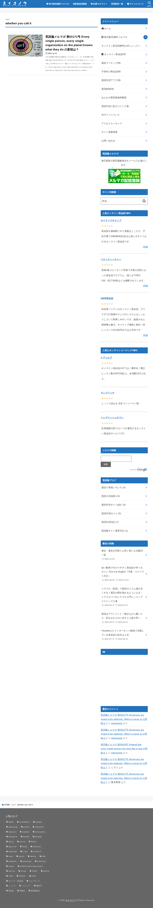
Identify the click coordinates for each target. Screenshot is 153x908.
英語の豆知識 (110, 496)
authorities (39, 827)
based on (12, 832)
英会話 (11, 891)
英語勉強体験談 (80, 4)
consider (25, 832)
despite (26, 837)
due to (11, 842)
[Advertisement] (126, 678)
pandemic (13, 861)
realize (11, 866)
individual (13, 852)
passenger (27, 861)
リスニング (26, 886)
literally (33, 856)
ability (11, 822)
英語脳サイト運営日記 (114, 531)
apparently (13, 827)
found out (37, 847)
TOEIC (35, 871)
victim (11, 876)
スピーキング (34, 881)
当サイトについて (110, 115)
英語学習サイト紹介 (113, 505)
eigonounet (116, 723)
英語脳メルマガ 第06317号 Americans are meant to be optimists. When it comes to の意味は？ (124, 719)
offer (44, 856)
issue (11, 856)
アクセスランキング (111, 123)
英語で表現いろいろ (113, 487)
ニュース (12, 886)
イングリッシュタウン (112, 417)
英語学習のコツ (111, 513)
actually (38, 822)
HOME (7, 805)
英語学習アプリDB (111, 80)
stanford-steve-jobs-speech (31, 866)
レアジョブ (106, 357)
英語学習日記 (110, 522)
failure (33, 842)
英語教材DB (107, 89)
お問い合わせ (108, 141)
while (33, 876)
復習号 (39, 886)
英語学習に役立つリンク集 (115, 106)
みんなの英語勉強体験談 (114, 97)
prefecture (41, 861)
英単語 (22, 891)
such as (12, 871)
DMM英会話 (107, 298)
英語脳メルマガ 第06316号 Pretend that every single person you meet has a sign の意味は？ (124, 748)
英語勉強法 (35, 891)
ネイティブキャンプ (111, 220)
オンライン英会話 (16, 881)
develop (38, 837)
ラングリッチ (107, 393)
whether (22, 876)
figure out (13, 847)
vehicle (46, 871)
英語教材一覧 (117, 4)
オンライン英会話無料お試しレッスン (120, 46)
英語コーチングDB (111, 63)
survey (23, 871)
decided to (13, 837)
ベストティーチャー (111, 259)
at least (26, 827)
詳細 (145, 247)
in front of (37, 852)
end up (22, 842)
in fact (24, 852)
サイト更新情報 (109, 132)
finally (24, 847)
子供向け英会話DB (111, 71)
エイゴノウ (70, 900)
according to (24, 822)
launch (21, 856)
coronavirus (40, 832)
